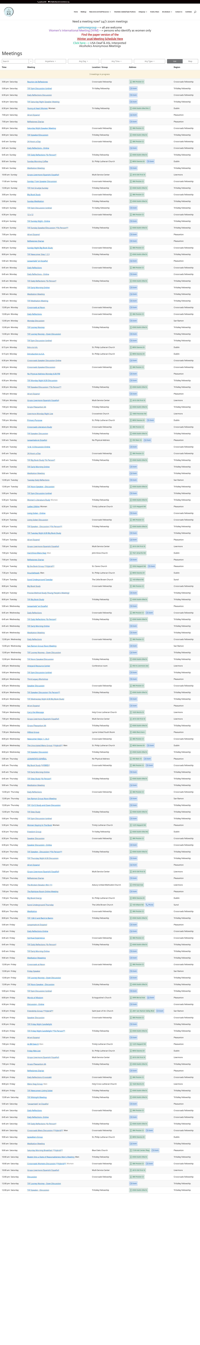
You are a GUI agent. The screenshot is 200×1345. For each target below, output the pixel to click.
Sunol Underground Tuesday (40, 579)
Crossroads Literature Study (39, 427)
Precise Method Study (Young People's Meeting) (48, 593)
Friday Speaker (33, 971)
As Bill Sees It (33, 1044)
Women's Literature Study (38, 500)
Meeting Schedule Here (108, 39)
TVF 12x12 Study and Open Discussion (44, 805)
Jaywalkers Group (35, 1137)
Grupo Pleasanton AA (36, 407)
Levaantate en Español (37, 440)
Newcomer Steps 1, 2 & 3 (38, 739)
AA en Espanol (33, 115)
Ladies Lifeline (33, 506)
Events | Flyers (154, 12)
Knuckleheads (33, 573)
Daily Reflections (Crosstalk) (39, 1077)
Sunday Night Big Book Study (40, 247)
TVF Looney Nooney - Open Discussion (44, 334)
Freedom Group (34, 831)
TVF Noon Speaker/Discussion (40, 659)
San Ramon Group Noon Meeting (41, 646)
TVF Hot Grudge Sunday (37, 188)
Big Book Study (34, 194)
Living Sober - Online (36, 513)
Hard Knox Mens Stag (36, 553)
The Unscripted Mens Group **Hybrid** (45, 745)
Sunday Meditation (35, 201)
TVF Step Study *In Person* (39, 778)
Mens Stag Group (35, 1084)
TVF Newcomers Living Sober (40, 1090)
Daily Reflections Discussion (39, 95)
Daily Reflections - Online (38, 148)
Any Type (149, 61)
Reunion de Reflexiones (37, 81)
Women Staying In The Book (39, 825)
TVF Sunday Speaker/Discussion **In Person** (47, 227)
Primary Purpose (34, 420)
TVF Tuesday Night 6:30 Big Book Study (44, 533)
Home (76, 12)
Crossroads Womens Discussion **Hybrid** (46, 1163)
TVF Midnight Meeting (37, 1097)
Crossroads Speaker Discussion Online (44, 360)
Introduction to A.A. (35, 354)
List (174, 61)
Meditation (32, 911)
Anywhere (49, 61)
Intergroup (142, 12)
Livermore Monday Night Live (40, 413)
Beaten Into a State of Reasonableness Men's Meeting (51, 1157)
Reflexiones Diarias (35, 121)
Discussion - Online (35, 1004)
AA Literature (166, 12)
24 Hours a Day (34, 141)
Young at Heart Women (37, 108)
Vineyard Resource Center (38, 666)
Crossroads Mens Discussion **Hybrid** (45, 1130)
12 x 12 (30, 214)
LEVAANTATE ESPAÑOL (37, 758)
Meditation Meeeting (36, 958)
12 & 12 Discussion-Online (38, 447)
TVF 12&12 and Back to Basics (40, 918)
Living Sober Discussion (37, 520)
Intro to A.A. (32, 347)
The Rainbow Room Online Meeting (42, 891)
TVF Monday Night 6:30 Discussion (42, 380)
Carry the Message (35, 712)
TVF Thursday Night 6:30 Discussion (42, 858)
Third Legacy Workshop (37, 679)
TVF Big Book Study (35, 599)
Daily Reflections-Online (37, 931)
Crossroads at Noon (36, 307)
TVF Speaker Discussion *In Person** (43, 692)
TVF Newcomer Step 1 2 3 (38, 254)
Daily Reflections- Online (38, 1117)
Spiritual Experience (36, 938)
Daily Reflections (34, 267)
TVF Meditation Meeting (37, 301)
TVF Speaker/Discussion (37, 135)
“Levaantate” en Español (37, 1104)
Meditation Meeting (36, 168)
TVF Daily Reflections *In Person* (41, 155)
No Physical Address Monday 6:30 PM (43, 373)
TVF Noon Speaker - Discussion (40, 486)
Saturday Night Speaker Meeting (41, 128)
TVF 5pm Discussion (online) (39, 88)
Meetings (83, 12)
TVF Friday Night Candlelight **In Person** (46, 1031)
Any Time (116, 61)
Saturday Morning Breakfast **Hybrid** (45, 1150)
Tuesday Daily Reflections (38, 480)
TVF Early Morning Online (38, 287)
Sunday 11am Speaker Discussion (42, 181)
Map (190, 61)
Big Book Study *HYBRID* (38, 765)
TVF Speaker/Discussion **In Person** (44, 387)
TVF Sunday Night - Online (38, 221)
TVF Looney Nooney (36, 327)
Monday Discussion (35, 320)
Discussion (32, 1177)
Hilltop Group (33, 732)
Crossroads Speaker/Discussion (41, 367)
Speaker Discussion (35, 685)
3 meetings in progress (99, 74)
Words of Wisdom (35, 997)
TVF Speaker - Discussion (38, 1190)
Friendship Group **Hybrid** (40, 1011)
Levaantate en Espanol (37, 924)
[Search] (31, 61)
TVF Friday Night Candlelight (39, 1024)
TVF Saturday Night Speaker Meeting (43, 101)
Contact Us (178, 12)
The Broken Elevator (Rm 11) (39, 885)
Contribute (188, 12)
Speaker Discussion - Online (39, 845)
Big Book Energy (34, 898)
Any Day (82, 61)
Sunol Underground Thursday (40, 904)
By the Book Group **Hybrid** (40, 566)
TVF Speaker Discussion (37, 433)
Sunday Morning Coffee (37, 161)
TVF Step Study (33, 812)
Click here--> (81, 43)
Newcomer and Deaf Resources (99, 12)
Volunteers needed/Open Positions (125, 12)
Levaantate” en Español (37, 261)
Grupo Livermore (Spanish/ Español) (43, 174)
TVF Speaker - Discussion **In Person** (44, 526)
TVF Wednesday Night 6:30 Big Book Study (45, 699)
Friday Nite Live (34, 1051)
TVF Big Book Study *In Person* (41, 460)
